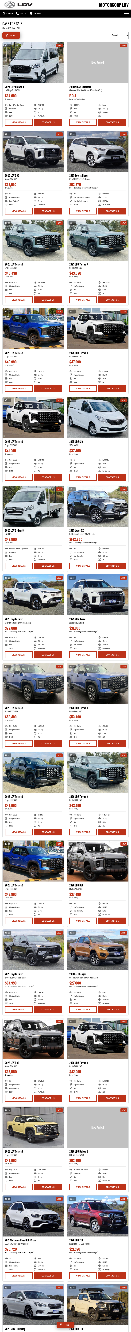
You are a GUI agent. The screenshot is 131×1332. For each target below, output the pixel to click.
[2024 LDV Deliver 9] (33, 62)
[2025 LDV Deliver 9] (33, 506)
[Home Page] (18, 4)
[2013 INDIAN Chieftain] (98, 62)
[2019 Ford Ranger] (98, 949)
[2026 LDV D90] (98, 861)
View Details (19, 122)
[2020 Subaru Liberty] (33, 1304)
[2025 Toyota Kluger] (98, 151)
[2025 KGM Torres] (98, 594)
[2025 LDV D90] (33, 151)
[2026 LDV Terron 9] (33, 683)
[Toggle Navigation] (126, 14)
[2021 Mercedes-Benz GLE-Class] (33, 1215)
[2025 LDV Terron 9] (33, 240)
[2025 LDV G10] (98, 417)
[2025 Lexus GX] (98, 506)
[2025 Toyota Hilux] (33, 594)
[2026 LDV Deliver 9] (98, 1127)
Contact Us (48, 122)
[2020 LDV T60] (98, 1215)
